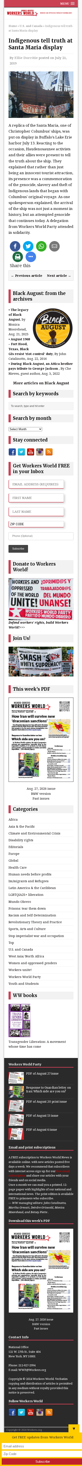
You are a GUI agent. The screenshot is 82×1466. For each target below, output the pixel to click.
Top (11, 943)
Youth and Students (24, 983)
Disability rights (21, 840)
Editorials (16, 847)
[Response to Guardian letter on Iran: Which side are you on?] (16, 1095)
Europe (14, 854)
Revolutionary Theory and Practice (35, 922)
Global (13, 860)
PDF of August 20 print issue (46, 1102)
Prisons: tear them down (27, 908)
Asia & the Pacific (22, 826)
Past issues (41, 798)
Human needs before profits (30, 874)
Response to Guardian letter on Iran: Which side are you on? (48, 1089)
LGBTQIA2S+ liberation (26, 895)
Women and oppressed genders (33, 963)
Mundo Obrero (20, 902)
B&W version (41, 794)
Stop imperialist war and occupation (36, 936)
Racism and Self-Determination (32, 915)
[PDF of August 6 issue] (16, 1137)
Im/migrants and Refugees (29, 881)
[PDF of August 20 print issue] (16, 1109)
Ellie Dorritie (26, 57)
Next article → (59, 275)
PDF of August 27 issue (42, 1074)
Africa (13, 819)
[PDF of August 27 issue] (16, 1081)
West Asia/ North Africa (26, 956)
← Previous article (26, 275)
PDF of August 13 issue (42, 1116)
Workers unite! (20, 970)
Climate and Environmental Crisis (34, 833)
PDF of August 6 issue (41, 1130)
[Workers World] (41, 13)
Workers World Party (25, 977)
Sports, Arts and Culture (27, 929)
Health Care (18, 867)
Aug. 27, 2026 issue (41, 788)
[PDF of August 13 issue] (16, 1123)
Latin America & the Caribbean (32, 888)
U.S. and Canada (21, 949)
